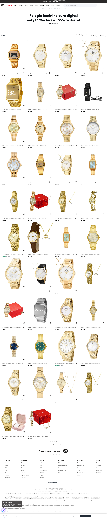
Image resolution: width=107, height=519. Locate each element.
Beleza (31, 5)
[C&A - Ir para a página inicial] (2, 5)
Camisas (23, 465)
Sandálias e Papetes (62, 470)
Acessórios (98, 472)
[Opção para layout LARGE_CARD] (82, 35)
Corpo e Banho (99, 470)
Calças (6, 465)
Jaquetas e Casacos (25, 475)
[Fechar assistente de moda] (20, 502)
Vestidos (6, 467)
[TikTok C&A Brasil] (50, 455)
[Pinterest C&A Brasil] (53, 455)
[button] (80, 5)
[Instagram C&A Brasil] (47, 455)
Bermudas (23, 467)
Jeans (52, 5)
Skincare (98, 467)
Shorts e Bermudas (43, 470)
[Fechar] (105, 516)
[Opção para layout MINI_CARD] (77, 35)
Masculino (21, 5)
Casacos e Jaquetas (81, 467)
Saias (6, 470)
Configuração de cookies (74, 516)
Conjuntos (42, 465)
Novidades (58, 5)
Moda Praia (7, 475)
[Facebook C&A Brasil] (59, 455)
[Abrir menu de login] (99, 5)
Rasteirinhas (60, 467)
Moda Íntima (7, 477)
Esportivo (47, 5)
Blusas (6, 462)
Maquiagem (98, 465)
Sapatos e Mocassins (62, 465)
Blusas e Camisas (80, 465)
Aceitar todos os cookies (85, 516)
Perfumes (98, 462)
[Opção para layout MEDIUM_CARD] (79, 35)
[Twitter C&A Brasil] (56, 455)
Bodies (41, 462)
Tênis (59, 472)
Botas (59, 462)
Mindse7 (36, 5)
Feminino (15, 5)
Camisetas (23, 462)
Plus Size (80, 460)
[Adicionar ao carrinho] (24, 68)
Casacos (6, 472)
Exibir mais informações (52, 482)
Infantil (26, 5)
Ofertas (9, 5)
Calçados (42, 5)
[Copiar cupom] (64, 1)
